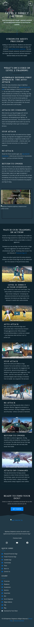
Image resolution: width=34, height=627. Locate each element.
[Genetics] (5, 590)
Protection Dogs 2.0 (21, 253)
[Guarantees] (6, 593)
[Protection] (6, 581)
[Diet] (4, 596)
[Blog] (4, 608)
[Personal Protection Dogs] (9, 554)
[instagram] (6, 542)
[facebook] (27, 542)
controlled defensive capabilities (17, 49)
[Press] (4, 566)
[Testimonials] (6, 563)
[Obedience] (5, 584)
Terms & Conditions (19, 621)
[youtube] (17, 542)
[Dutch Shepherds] (7, 599)
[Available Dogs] (6, 560)
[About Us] (5, 569)
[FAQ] (4, 605)
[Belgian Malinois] (7, 602)
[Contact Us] (6, 571)
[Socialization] (6, 587)
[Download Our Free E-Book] (10, 611)
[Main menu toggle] (30, 4)
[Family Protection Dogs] (9, 557)
